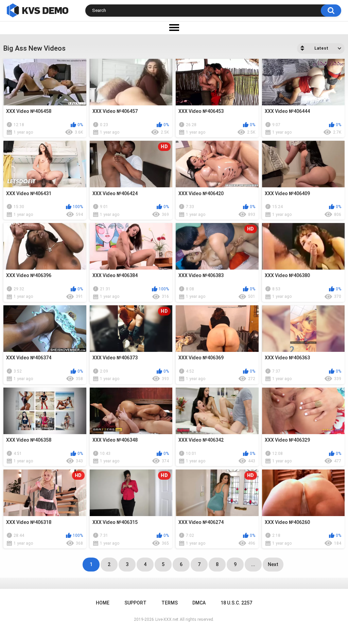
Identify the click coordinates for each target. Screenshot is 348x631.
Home (102, 603)
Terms (169, 603)
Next (273, 564)
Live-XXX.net (166, 619)
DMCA (199, 603)
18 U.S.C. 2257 (236, 603)
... (253, 564)
